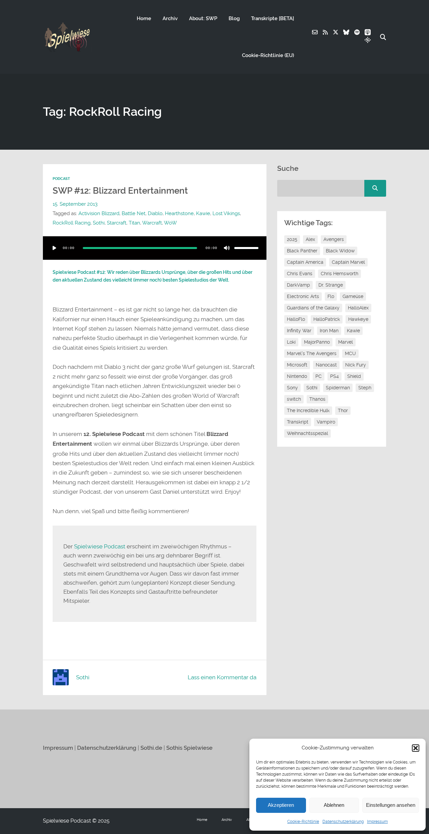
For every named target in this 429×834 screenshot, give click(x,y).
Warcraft (152, 223)
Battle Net (133, 213)
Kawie (203, 213)
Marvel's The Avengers (311, 353)
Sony (292, 387)
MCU (350, 353)
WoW (170, 223)
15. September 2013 (75, 204)
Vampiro (326, 422)
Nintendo (297, 376)
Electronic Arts (303, 296)
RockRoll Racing (71, 223)
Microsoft (297, 364)
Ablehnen (334, 805)
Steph (364, 387)
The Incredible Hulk (308, 410)
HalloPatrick (326, 319)
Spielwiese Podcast (99, 546)
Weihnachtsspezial (307, 433)
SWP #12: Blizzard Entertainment (120, 191)
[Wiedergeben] (54, 248)
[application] (154, 248)
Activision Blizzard (98, 213)
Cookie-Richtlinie (303, 821)
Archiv (170, 18)
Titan (134, 223)
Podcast (61, 179)
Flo (330, 296)
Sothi (99, 223)
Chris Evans (299, 273)
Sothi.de (151, 748)
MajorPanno (317, 342)
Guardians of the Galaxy (313, 307)
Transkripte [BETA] (272, 18)
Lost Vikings (226, 213)
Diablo (155, 213)
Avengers (333, 239)
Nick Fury (355, 364)
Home (144, 18)
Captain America (305, 262)
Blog (234, 18)
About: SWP (203, 18)
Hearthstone (179, 213)
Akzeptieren (281, 805)
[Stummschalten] (227, 248)
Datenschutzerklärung (343, 821)
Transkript (297, 422)
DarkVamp (298, 285)
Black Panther (302, 250)
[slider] (246, 248)
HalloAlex (358, 307)
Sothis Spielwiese (189, 748)
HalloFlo (296, 319)
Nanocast (326, 364)
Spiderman (338, 387)
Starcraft (116, 223)
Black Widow (340, 250)
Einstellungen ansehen (390, 805)
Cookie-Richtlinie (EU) (268, 55)
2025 (292, 239)
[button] (415, 748)
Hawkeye (358, 319)
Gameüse (353, 296)
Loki (291, 342)
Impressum (377, 821)
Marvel (345, 342)
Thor (343, 410)
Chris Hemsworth (339, 273)
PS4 (334, 376)
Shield (354, 376)
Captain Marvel (348, 262)
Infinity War (299, 330)
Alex (310, 239)
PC (318, 376)
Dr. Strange (330, 285)
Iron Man (329, 330)
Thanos (317, 399)
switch (294, 399)
